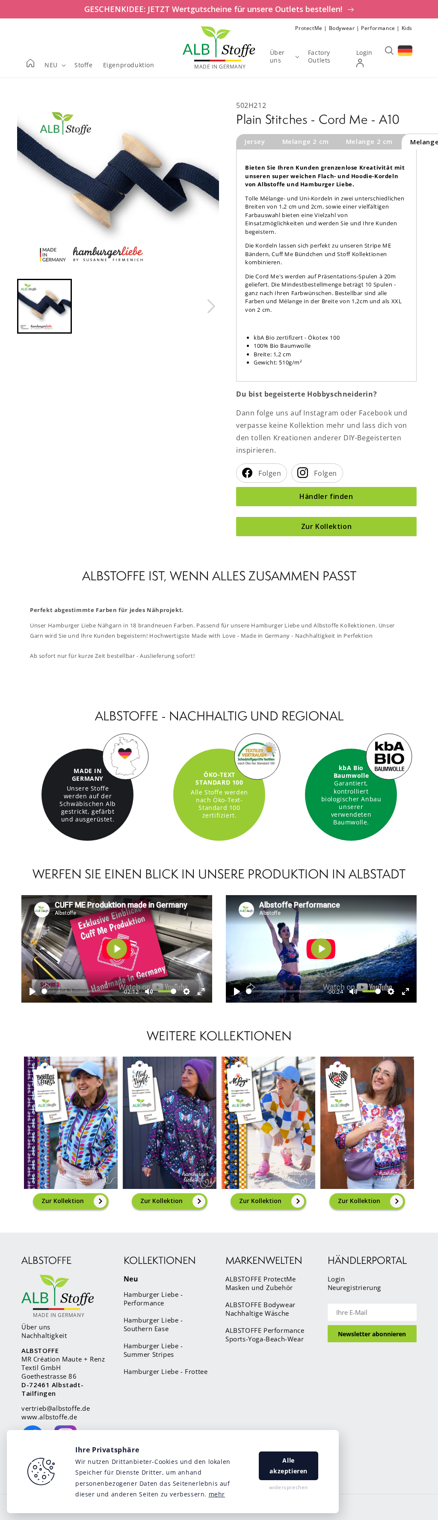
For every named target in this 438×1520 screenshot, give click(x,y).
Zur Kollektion (326, 526)
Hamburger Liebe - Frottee (166, 1371)
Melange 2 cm (305, 141)
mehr (217, 1494)
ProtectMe (308, 28)
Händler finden (326, 496)
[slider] (80, 991)
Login (336, 1279)
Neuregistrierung (355, 1287)
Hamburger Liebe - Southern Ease (153, 1324)
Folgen (269, 473)
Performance (378, 28)
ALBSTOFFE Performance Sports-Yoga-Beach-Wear (265, 1334)
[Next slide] (211, 306)
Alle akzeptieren (288, 1465)
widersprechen (288, 1487)
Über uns (35, 1327)
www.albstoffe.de (49, 1416)
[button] (44, 306)
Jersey (255, 141)
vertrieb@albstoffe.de (55, 1408)
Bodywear (342, 28)
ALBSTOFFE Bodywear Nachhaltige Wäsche (260, 1308)
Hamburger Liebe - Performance (153, 1298)
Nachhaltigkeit (44, 1335)
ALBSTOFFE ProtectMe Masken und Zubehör (260, 1283)
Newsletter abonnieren (372, 1334)
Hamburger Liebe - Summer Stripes (153, 1350)
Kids (407, 28)
